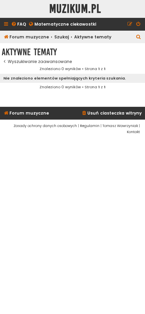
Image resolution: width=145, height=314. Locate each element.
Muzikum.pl (75, 8)
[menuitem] (18, 24)
